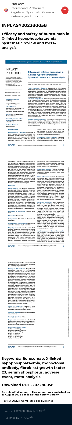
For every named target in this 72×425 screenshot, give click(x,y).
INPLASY (17, 4)
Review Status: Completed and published (27, 401)
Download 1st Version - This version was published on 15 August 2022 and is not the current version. (36, 393)
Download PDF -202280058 (27, 385)
